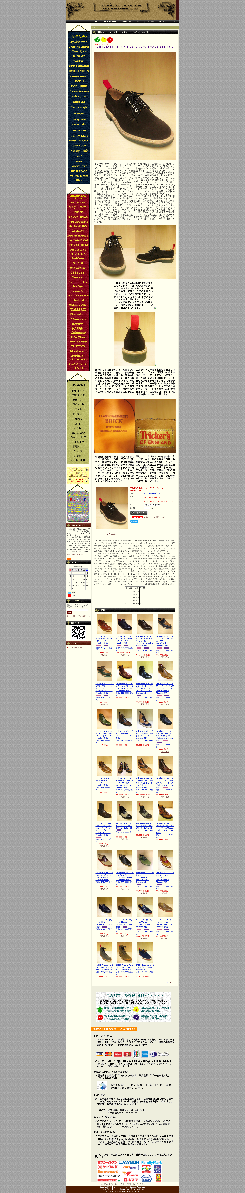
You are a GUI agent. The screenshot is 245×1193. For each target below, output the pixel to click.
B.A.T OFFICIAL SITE (77, 647)
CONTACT (139, 21)
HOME (94, 27)
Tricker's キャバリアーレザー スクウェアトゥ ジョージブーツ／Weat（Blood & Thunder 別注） (165, 688)
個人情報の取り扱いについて (111, 1184)
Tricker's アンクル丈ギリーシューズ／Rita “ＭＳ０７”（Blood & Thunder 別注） (164, 736)
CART (96, 21)
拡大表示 (114, 534)
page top (172, 982)
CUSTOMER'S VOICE (155, 21)
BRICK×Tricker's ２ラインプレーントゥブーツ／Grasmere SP (105, 967)
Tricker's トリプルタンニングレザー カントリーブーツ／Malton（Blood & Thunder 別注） (165, 828)
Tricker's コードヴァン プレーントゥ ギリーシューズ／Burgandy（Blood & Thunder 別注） (144, 641)
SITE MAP (172, 21)
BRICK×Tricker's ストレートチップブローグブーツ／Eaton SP (125, 825)
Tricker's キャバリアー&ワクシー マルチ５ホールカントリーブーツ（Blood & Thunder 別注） (144, 783)
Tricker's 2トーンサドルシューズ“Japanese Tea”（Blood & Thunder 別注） (145, 877)
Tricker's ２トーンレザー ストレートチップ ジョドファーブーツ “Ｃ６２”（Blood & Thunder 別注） (145, 688)
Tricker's (104, 27)
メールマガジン (77, 601)
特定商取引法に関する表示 (135, 1184)
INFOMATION (126, 21)
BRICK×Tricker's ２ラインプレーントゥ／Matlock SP (145, 967)
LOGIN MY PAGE (109, 21)
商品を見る (104, 655)
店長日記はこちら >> (75, 554)
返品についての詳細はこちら (155, 517)
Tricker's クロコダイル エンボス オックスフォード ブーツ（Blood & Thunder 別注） (164, 783)
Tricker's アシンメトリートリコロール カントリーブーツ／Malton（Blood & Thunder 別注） (124, 783)
